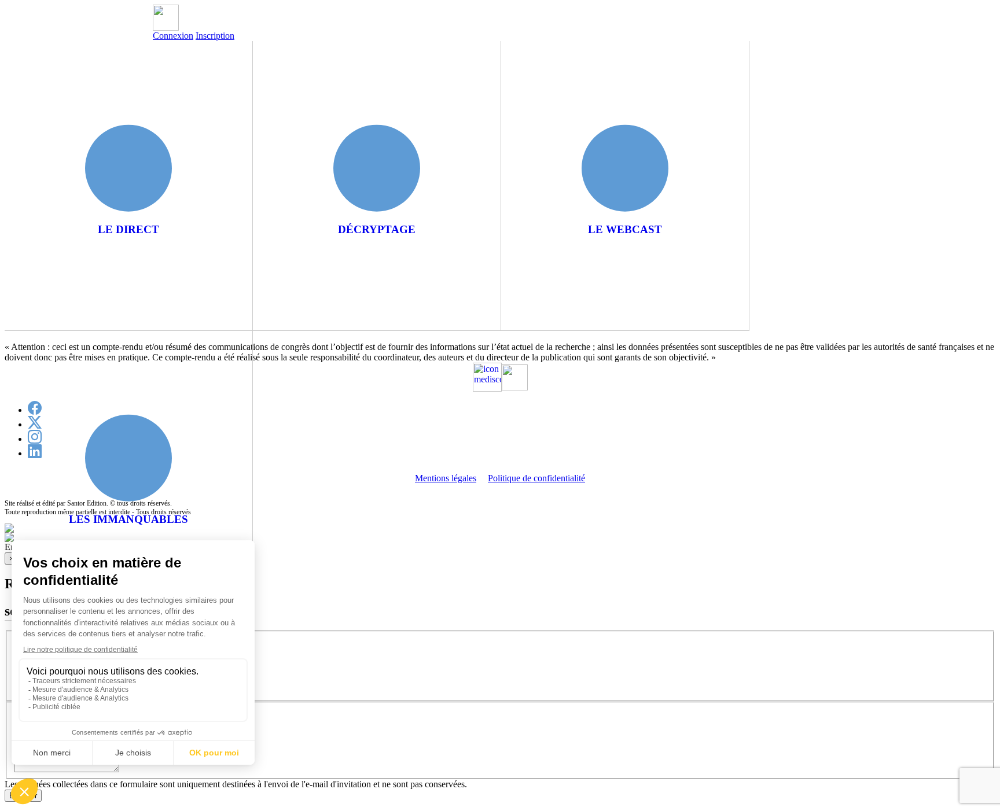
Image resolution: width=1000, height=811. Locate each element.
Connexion (173, 35)
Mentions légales (445, 478)
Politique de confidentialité (536, 478)
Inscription (215, 35)
